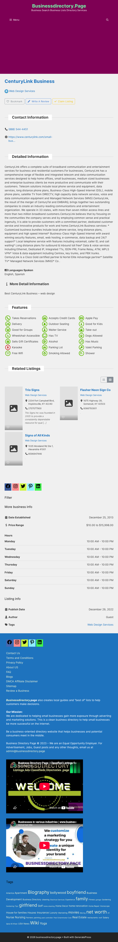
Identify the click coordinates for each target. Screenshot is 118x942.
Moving (83, 913)
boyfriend (76, 892)
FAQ (8, 671)
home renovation (78, 905)
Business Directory (32, 899)
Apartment (21, 892)
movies (73, 912)
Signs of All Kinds (37, 435)
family (82, 898)
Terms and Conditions (19, 657)
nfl (109, 913)
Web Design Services (36, 395)
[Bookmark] (8, 427)
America (10, 893)
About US (12, 667)
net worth (96, 912)
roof (100, 918)
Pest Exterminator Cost (63, 918)
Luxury (53, 912)
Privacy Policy (14, 662)
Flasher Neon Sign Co (95, 390)
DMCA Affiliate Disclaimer (22, 681)
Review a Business (17, 690)
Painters (29, 918)
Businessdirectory (18, 700)
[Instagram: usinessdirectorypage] (15, 487)
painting (37, 918)
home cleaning (49, 906)
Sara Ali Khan (12, 924)
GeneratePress (83, 937)
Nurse (10, 917)
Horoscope (105, 906)
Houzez (32, 912)
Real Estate (79, 917)
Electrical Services (57, 900)
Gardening (106, 900)
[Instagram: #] (17, 643)
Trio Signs (32, 390)
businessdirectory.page (59, 6)
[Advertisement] (59, 50)
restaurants (92, 917)
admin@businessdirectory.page (25, 751)
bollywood (58, 893)
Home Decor (61, 906)
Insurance (43, 912)
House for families (16, 912)
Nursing (20, 917)
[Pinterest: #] (30, 487)
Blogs (9, 676)
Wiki (34, 923)
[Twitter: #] (23, 487)
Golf (40, 905)
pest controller (47, 918)
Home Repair (93, 906)
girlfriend (28, 905)
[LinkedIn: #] (38, 487)
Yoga (43, 923)
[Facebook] (8, 487)
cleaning (45, 899)
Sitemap (11, 686)
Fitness (92, 900)
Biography (38, 892)
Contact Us (13, 653)
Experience (70, 900)
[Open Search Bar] (107, 19)
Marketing (62, 913)
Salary (106, 917)
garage (98, 900)
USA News (23, 923)
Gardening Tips (12, 906)
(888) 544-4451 (18, 129)
